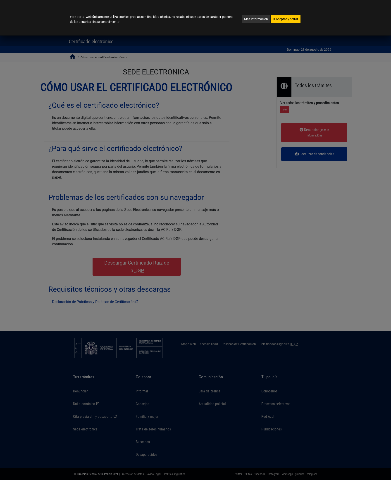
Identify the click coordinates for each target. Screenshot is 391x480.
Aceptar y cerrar (285, 19)
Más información (256, 19)
